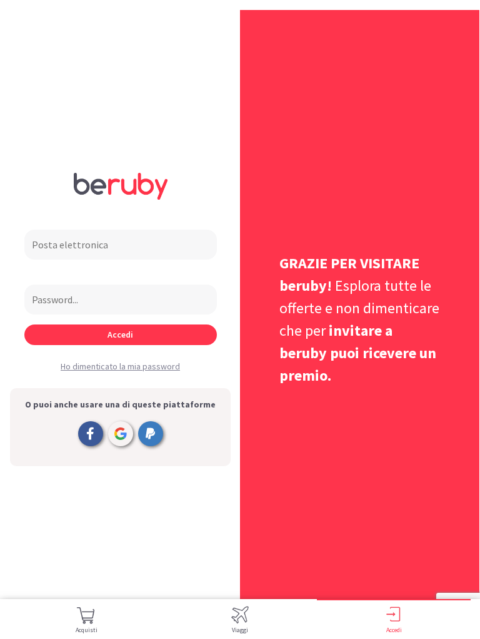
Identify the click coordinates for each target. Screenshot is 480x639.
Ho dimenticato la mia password (120, 366)
